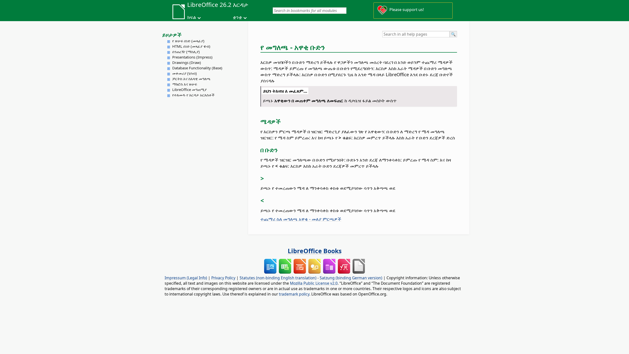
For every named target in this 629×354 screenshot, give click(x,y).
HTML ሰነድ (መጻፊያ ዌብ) (191, 46)
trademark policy (294, 294)
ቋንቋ (237, 17)
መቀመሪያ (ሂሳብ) (184, 73)
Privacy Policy (223, 277)
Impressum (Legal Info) (186, 277)
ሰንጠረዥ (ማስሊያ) (186, 51)
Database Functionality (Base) (197, 67)
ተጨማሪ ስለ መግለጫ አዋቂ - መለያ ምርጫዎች (300, 219)
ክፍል (191, 17)
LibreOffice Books (315, 251)
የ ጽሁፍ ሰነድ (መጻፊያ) (188, 40)
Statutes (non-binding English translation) (278, 277)
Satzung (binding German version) (351, 277)
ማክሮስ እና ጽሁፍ (184, 84)
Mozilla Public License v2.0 (314, 283)
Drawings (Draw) (186, 62)
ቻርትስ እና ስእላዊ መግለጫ (191, 78)
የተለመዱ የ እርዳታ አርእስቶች (193, 94)
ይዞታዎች (172, 34)
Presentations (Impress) (192, 57)
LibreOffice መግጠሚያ (189, 89)
